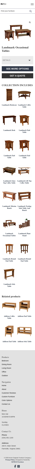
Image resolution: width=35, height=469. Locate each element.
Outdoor (5, 376)
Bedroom (5, 361)
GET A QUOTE (17, 75)
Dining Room (6, 364)
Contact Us (6, 404)
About (4, 389)
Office (4, 372)
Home (4, 385)
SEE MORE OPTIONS (17, 68)
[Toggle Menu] (32, 4)
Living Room (6, 368)
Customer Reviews (9, 393)
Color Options (7, 400)
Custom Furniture (8, 397)
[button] (30, 22)
